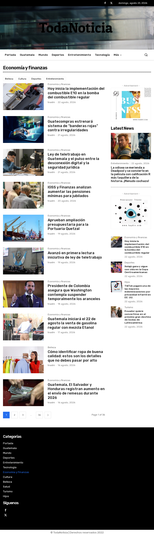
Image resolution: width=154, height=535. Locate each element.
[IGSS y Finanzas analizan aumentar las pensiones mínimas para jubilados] (23, 195)
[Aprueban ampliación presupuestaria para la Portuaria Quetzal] (23, 228)
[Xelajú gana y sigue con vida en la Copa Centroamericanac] (116, 267)
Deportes (36, 79)
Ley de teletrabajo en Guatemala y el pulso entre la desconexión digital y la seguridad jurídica (73, 161)
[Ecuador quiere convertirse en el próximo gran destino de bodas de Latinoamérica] (116, 312)
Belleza (9, 79)
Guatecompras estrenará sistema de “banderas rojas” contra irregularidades (73, 125)
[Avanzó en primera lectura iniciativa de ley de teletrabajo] (23, 261)
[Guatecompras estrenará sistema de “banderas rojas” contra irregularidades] (23, 129)
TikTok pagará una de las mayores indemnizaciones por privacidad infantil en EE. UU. (138, 291)
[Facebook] (105, 3)
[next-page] (48, 415)
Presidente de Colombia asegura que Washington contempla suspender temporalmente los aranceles (74, 292)
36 (39, 415)
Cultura (22, 79)
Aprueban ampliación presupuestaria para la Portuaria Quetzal (68, 224)
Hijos (127, 282)
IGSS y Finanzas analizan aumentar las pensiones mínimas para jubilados (69, 191)
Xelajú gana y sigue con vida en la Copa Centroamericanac (136, 269)
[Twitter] (111, 3)
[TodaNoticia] (77, 27)
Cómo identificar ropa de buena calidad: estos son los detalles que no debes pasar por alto (75, 356)
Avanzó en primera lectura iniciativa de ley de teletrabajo (75, 255)
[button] (146, 55)
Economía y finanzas (59, 84)
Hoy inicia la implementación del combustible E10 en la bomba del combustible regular (76, 92)
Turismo (129, 307)
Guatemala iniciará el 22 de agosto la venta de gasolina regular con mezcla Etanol (72, 323)
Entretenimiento (55, 79)
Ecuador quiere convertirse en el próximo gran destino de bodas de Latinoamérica (138, 317)
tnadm (51, 102)
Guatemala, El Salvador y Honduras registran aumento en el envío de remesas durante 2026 (76, 391)
